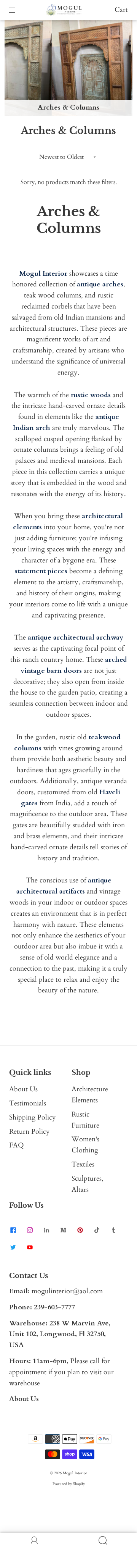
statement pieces (41, 571)
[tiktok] (96, 1230)
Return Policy (29, 1131)
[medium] (63, 1230)
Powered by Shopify (69, 1484)
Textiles (83, 1164)
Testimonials (27, 1103)
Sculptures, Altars (88, 1184)
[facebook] (13, 1230)
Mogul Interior (75, 1473)
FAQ (16, 1145)
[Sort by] (68, 157)
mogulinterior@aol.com (67, 1291)
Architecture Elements (90, 1094)
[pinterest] (80, 1230)
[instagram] (29, 1230)
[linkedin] (46, 1230)
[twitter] (13, 1247)
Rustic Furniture (85, 1120)
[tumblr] (113, 1230)
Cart (121, 10)
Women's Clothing (85, 1144)
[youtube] (29, 1247)
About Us (23, 1089)
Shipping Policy (32, 1117)
